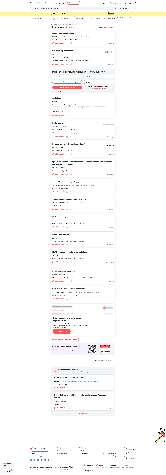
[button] (130, 449)
